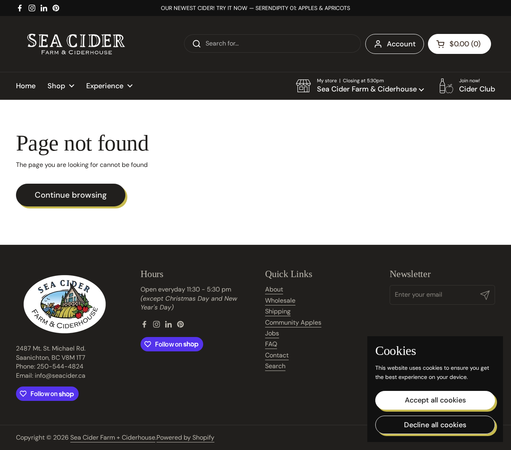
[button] (360, 85)
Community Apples (293, 322)
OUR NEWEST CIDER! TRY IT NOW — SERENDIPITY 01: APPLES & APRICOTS (255, 8)
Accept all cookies (435, 400)
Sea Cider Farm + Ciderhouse (112, 437)
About (274, 289)
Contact (277, 355)
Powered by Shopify (185, 437)
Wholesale (280, 300)
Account (401, 44)
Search (275, 366)
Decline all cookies (435, 425)
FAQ (271, 344)
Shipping (278, 311)
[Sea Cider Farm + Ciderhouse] (76, 44)
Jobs (272, 333)
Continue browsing (71, 195)
